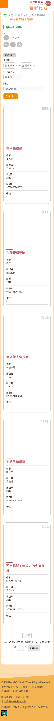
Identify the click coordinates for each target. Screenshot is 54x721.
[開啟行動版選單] (4, 4)
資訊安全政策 (22, 697)
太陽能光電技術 (17, 357)
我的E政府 (4, 713)
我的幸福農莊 (15, 461)
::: (4, 34)
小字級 (6, 44)
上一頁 (27, 635)
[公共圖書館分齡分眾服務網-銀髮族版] (40, 5)
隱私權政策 (6, 697)
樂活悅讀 (22, 15)
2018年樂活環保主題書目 (20, 19)
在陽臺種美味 (15, 252)
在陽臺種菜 (14, 148)
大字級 (19, 44)
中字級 (13, 44)
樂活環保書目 (38, 15)
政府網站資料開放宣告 (15, 701)
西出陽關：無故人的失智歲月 (25, 568)
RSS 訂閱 (14, 37)
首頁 (10, 15)
